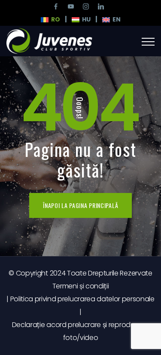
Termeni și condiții (80, 286)
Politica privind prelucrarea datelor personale (82, 299)
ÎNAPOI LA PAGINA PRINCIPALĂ (80, 205)
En (115, 19)
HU (85, 19)
